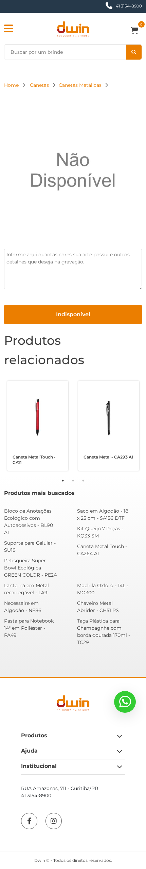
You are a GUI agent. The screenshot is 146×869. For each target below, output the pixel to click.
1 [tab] (62, 480)
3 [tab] (83, 480)
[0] (136, 31)
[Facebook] (29, 821)
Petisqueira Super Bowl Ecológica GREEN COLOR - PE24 (30, 568)
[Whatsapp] (125, 702)
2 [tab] (73, 480)
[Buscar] (134, 52)
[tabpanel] (37, 426)
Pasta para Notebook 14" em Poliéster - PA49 (29, 628)
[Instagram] (53, 821)
